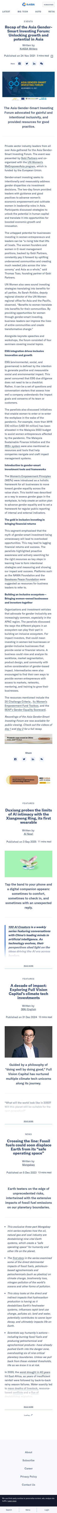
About (28, 1483)
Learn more (12, 1501)
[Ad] (28, 780)
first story (18, 1289)
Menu (28, 1510)
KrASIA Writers (28, 48)
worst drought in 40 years (35, 1403)
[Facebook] (19, 63)
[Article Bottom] (28, 739)
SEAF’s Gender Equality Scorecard (25, 709)
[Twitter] (27, 63)
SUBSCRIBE (48, 5)
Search (9, 1510)
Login (47, 1510)
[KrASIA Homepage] (28, 4)
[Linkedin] (34, 63)
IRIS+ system (12, 446)
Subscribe (28, 1491)
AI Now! (28, 834)
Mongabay (28, 1164)
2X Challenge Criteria (18, 701)
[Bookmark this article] (52, 56)
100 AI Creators (19, 927)
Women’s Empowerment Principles (30, 476)
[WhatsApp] (41, 63)
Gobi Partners (29, 158)
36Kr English (28, 1009)
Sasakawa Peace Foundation (22, 579)
